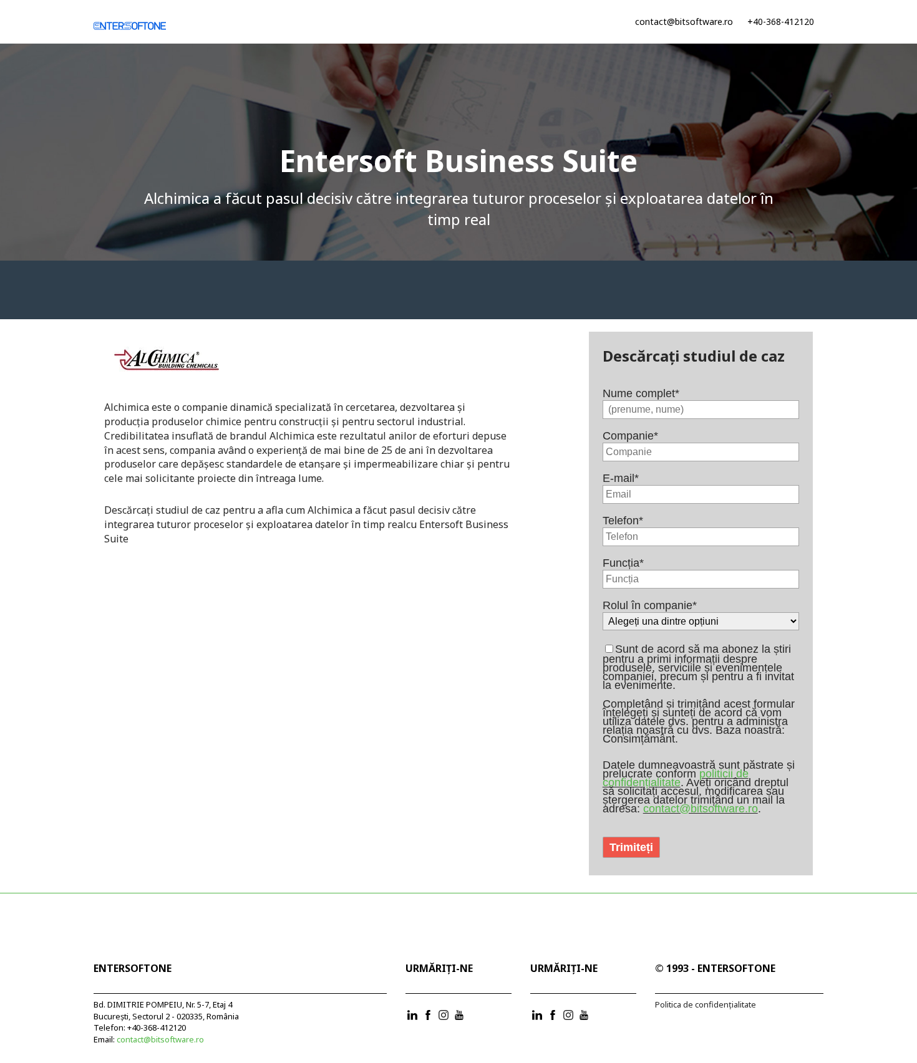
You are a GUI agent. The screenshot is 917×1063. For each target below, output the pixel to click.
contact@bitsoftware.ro (684, 21)
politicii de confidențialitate (676, 778)
